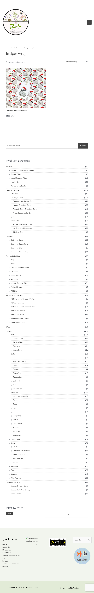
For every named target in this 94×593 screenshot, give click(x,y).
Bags (12, 260)
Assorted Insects (19, 361)
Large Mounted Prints (19, 178)
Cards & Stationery (13, 190)
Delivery (5, 567)
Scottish (14, 443)
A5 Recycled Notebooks (22, 224)
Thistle (15, 462)
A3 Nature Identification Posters (23, 307)
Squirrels (16, 431)
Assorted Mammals (20, 396)
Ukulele (14, 474)
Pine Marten (17, 424)
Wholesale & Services (11, 555)
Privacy (5, 561)
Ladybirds (16, 381)
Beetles (16, 369)
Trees (13, 470)
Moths (15, 385)
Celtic (13, 354)
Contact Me (6, 553)
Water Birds (17, 350)
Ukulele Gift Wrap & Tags (20, 490)
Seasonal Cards (19, 217)
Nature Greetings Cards (22, 205)
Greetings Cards (17, 198)
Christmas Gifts (16, 248)
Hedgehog (17, 416)
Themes (9, 331)
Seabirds (16, 346)
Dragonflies (17, 377)
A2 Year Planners (17, 303)
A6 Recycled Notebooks (22, 228)
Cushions (14, 271)
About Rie (6, 547)
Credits (36, 587)
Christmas (9, 236)
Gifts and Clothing (13, 256)
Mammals (14, 393)
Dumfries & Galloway (21, 451)
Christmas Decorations (19, 244)
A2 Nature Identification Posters (23, 299)
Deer (15, 404)
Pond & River (16, 439)
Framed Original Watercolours (22, 170)
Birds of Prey (18, 338)
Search (83, 146)
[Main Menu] (89, 22)
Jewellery (14, 279)
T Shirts (14, 291)
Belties (15, 447)
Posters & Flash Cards (14, 295)
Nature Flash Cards (18, 322)
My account (6, 550)
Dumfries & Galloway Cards (23, 201)
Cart (4, 558)
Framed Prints (16, 174)
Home (8, 48)
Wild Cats (17, 435)
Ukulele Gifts (16, 494)
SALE (8, 327)
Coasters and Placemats (20, 267)
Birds (13, 335)
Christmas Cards (17, 240)
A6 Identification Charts (20, 318)
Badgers (16, 400)
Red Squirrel (18, 458)
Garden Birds (18, 342)
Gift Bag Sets (18, 232)
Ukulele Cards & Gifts (14, 482)
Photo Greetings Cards (22, 213)
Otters (15, 420)
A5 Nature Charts (17, 314)
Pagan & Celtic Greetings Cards (25, 209)
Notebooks (15, 221)
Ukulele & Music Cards (19, 486)
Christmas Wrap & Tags (20, 252)
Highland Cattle (19, 454)
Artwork (9, 167)
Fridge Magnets (17, 275)
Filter (9, 513)
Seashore (14, 466)
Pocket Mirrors (16, 287)
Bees (15, 365)
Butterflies (17, 373)
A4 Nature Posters (18, 311)
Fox (14, 408)
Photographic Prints (18, 186)
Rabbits (16, 427)
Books (13, 264)
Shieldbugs (17, 389)
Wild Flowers (16, 478)
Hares (15, 412)
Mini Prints (15, 182)
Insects (13, 358)
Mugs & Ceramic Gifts (19, 283)
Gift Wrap (14, 194)
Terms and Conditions (10, 564)
